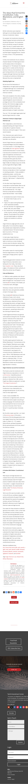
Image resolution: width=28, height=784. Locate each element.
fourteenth (5, 551)
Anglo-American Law (11, 557)
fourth (13, 547)
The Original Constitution (9, 383)
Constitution (14, 23)
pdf (8, 282)
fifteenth (10, 551)
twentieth (18, 553)
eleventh (13, 549)
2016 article (7, 375)
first (4, 547)
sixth (19, 547)
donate (14, 597)
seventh (22, 547)
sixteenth (15, 551)
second (7, 547)
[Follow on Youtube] (8, 707)
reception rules (9, 266)
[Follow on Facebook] (14, 707)
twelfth (17, 549)
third (10, 547)
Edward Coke (20, 557)
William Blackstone (8, 559)
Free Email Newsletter (13, 641)
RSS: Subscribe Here (14, 648)
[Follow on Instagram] (23, 707)
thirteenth (22, 549)
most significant (16, 148)
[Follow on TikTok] (17, 707)
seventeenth (20, 551)
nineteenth (10, 553)
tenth (10, 549)
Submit (20, 742)
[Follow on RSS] (26, 707)
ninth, (6, 549)
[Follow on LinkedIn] (20, 707)
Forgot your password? (11, 760)
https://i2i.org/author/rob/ (15, 575)
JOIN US (14, 670)
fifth (16, 547)
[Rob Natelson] (7, 568)
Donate (11, 713)
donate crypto (14, 602)
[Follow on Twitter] (11, 707)
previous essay (10, 415)
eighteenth (5, 553)
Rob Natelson (7, 21)
